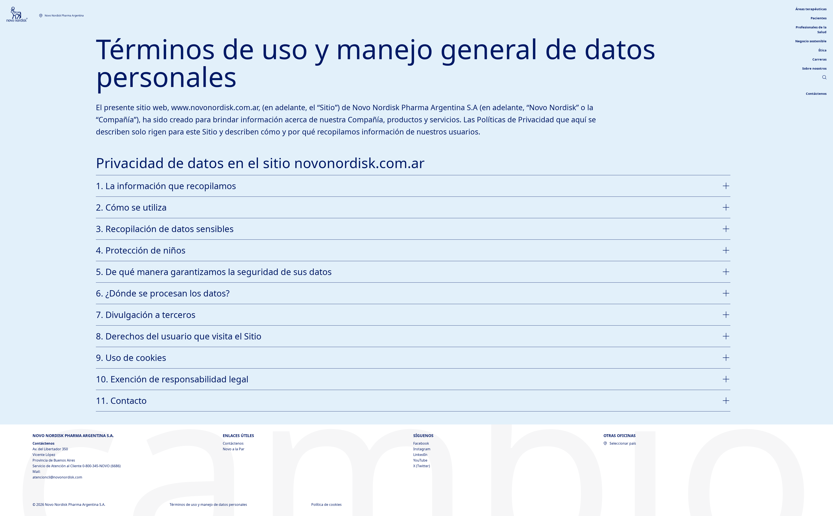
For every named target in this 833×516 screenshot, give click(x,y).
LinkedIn (420, 454)
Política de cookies (327, 504)
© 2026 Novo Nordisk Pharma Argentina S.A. (69, 504)
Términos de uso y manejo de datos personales (209, 504)
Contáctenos (233, 443)
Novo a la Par (233, 449)
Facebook (421, 443)
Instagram (421, 449)
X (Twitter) (421, 466)
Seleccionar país (623, 443)
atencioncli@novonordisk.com (57, 477)
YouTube (420, 460)
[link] (818, 18)
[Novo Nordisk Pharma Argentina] (23, 14)
